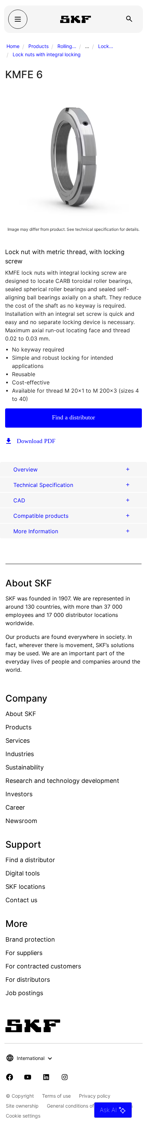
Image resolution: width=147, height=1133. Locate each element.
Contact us (21, 900)
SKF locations (25, 886)
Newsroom (21, 820)
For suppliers (23, 952)
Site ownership (22, 1106)
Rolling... (66, 46)
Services (17, 740)
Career (15, 807)
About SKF (20, 713)
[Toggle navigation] (17, 19)
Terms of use (56, 1096)
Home (12, 46)
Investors (18, 794)
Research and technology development (62, 780)
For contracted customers (43, 966)
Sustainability (24, 767)
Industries (19, 754)
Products (38, 46)
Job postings (24, 993)
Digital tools (22, 873)
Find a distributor (73, 417)
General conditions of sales (77, 1106)
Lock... (105, 46)
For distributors (27, 979)
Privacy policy (94, 1096)
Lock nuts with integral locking (47, 54)
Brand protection (30, 939)
